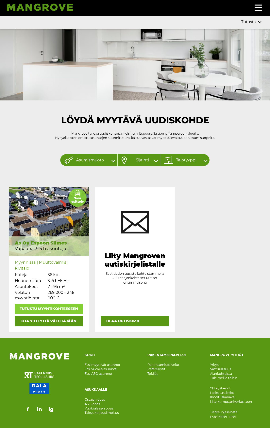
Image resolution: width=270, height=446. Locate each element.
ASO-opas (92, 404)
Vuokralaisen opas (99, 408)
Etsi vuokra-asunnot (101, 369)
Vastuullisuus (220, 369)
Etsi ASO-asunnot (98, 374)
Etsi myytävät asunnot (102, 365)
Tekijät (152, 374)
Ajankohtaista (221, 374)
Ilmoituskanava (222, 397)
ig (51, 409)
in (39, 409)
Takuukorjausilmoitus (102, 413)
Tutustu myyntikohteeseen (49, 309)
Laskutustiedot (222, 393)
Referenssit (156, 369)
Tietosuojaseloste (224, 412)
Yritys (214, 365)
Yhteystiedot (220, 388)
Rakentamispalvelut (163, 365)
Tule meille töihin (223, 378)
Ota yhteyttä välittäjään (48, 321)
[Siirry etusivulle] (38, 8)
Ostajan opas (95, 399)
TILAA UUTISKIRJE (123, 321)
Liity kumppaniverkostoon (231, 402)
